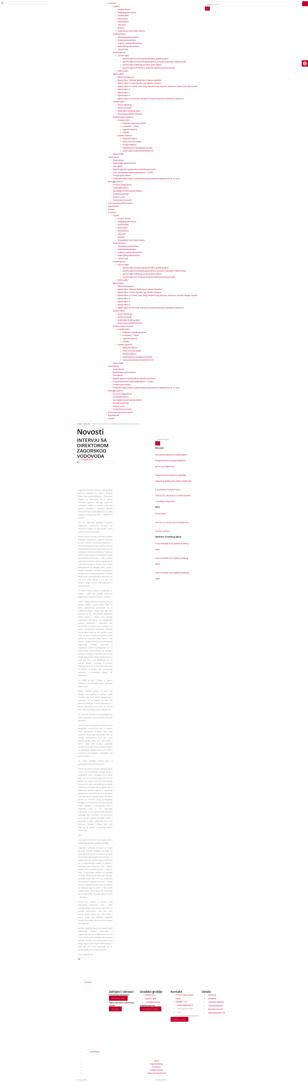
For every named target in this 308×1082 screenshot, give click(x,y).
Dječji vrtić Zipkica (129, 138)
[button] (97, 982)
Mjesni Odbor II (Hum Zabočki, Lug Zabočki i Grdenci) (139, 82)
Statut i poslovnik (125, 107)
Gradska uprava (119, 52)
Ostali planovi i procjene (122, 199)
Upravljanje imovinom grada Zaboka (127, 190)
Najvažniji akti (113, 205)
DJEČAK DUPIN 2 (162, 530)
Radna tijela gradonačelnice (129, 45)
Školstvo (121, 27)
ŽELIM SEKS (160, 513)
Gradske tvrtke (124, 119)
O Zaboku (112, 211)
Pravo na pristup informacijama (120, 202)
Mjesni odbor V (124, 92)
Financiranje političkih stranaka (130, 113)
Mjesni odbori (118, 73)
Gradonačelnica (119, 33)
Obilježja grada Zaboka (127, 12)
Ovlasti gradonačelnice (127, 39)
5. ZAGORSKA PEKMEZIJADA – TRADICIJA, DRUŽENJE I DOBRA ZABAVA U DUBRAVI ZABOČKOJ (173, 495)
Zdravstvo (122, 24)
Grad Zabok (93, 1079)
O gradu (116, 215)
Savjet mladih (118, 153)
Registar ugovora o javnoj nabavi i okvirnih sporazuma (134, 168)
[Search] (207, 9)
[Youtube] (84, 1055)
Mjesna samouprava (126, 76)
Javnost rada (123, 49)
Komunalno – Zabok (130, 125)
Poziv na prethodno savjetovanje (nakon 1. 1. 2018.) (133, 172)
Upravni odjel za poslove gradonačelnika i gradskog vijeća (145, 58)
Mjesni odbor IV (124, 88)
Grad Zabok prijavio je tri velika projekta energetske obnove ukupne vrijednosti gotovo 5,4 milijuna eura (171, 460)
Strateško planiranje (121, 193)
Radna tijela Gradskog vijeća (129, 110)
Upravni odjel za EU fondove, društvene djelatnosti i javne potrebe (148, 67)
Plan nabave (118, 165)
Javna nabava (113, 156)
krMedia (170, 1079)
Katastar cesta (119, 196)
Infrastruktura (123, 21)
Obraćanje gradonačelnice (128, 36)
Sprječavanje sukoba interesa (124, 162)
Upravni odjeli (123, 55)
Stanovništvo (123, 18)
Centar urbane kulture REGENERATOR (137, 150)
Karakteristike (123, 15)
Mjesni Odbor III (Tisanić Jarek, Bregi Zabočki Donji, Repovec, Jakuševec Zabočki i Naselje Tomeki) (157, 85)
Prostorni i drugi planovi (122, 184)
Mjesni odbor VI (124, 95)
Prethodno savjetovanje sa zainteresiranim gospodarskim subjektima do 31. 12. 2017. (146, 178)
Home (79, 423)
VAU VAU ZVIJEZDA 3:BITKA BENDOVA (172, 522)
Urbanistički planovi (120, 187)
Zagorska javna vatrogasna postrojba (137, 147)
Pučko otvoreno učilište (131, 141)
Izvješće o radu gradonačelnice (130, 42)
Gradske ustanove (125, 135)
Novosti (86, 423)
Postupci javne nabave (122, 175)
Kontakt (111, 208)
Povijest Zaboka (124, 9)
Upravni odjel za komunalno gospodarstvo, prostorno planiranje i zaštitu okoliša (154, 61)
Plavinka (125, 132)
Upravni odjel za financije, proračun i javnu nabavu (142, 64)
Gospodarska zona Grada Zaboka (131, 30)
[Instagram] (81, 1055)
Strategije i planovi (115, 181)
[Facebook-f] (79, 1055)
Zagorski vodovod (129, 129)
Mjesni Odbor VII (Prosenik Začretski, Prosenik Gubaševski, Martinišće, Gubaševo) (151, 98)
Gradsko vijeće (119, 101)
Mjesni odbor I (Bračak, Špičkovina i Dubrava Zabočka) (140, 79)
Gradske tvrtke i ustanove (123, 116)
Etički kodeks (123, 70)
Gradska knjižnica (129, 144)
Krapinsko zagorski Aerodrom (134, 122)
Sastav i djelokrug (125, 104)
